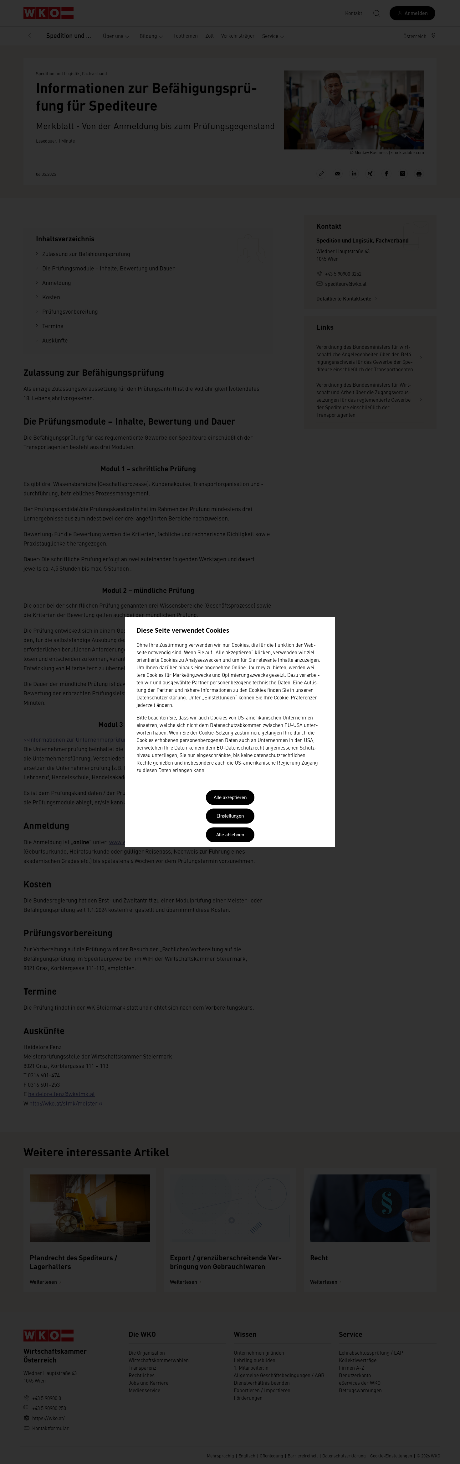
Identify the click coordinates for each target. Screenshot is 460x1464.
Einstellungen (230, 816)
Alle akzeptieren (230, 797)
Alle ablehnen (230, 835)
